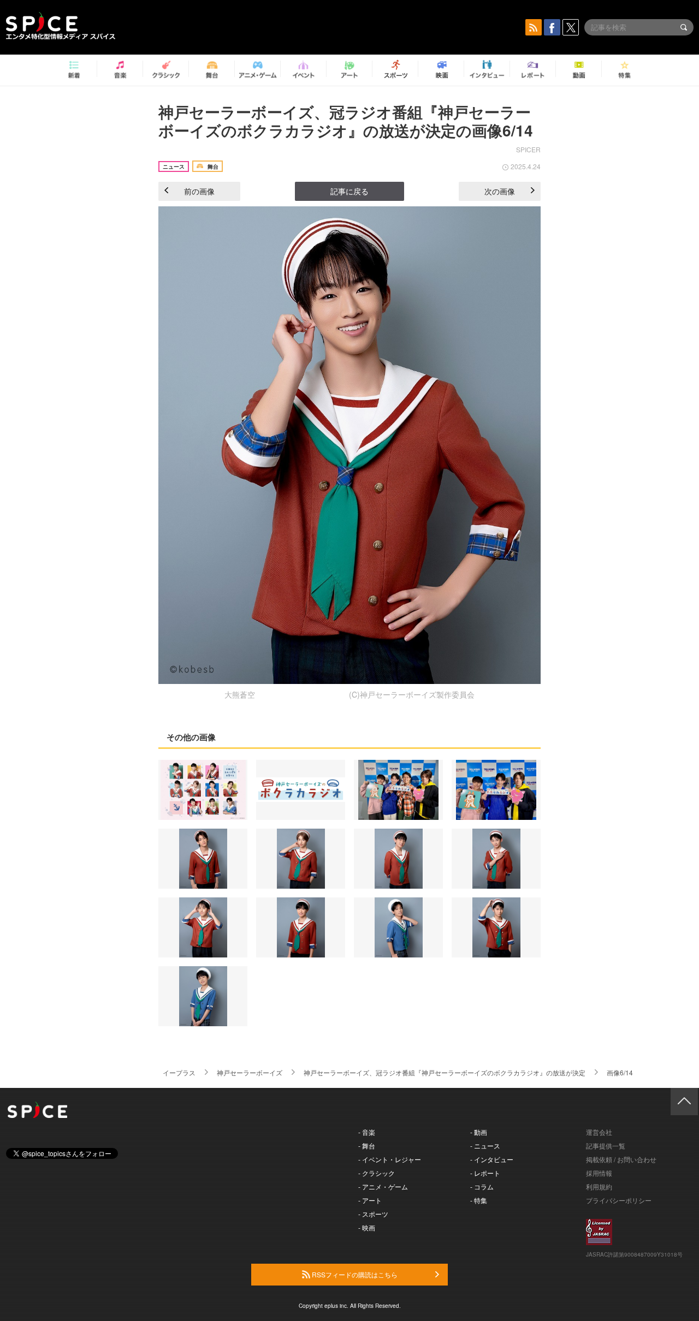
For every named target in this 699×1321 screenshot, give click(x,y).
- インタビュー (491, 1159)
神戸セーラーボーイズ (249, 1072)
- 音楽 (366, 1131)
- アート (370, 1200)
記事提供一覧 (605, 1145)
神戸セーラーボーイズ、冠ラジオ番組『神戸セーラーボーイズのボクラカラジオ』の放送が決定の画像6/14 (345, 120)
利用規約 (599, 1186)
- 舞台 (366, 1145)
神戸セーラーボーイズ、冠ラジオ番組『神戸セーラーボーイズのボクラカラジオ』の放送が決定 (444, 1072)
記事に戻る (349, 191)
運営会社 (599, 1131)
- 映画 (366, 1227)
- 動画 (478, 1131)
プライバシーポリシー (618, 1200)
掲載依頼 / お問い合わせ (621, 1159)
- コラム (482, 1186)
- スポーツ (373, 1213)
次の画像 (499, 191)
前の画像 (199, 191)
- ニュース (485, 1145)
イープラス (179, 1072)
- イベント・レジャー (389, 1159)
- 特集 (478, 1200)
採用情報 (599, 1172)
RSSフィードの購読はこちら (354, 1274)
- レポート (485, 1172)
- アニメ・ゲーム (383, 1186)
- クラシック (376, 1172)
